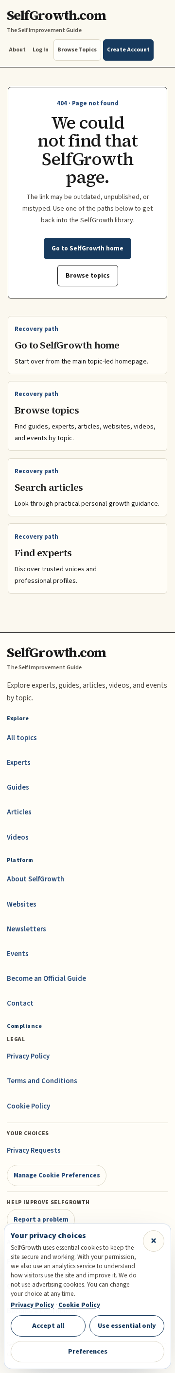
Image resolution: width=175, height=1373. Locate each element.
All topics (22, 738)
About (17, 50)
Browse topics (88, 275)
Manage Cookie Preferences (57, 1175)
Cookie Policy (28, 1106)
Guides (18, 787)
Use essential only (127, 1326)
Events (18, 954)
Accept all (48, 1326)
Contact (20, 1003)
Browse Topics (77, 50)
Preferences (87, 1351)
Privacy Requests (34, 1150)
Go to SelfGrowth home (87, 248)
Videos (18, 837)
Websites (21, 904)
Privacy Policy (28, 1056)
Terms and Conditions (42, 1081)
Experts (19, 763)
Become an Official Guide (46, 979)
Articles (19, 812)
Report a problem (41, 1219)
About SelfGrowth (35, 879)
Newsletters (26, 929)
